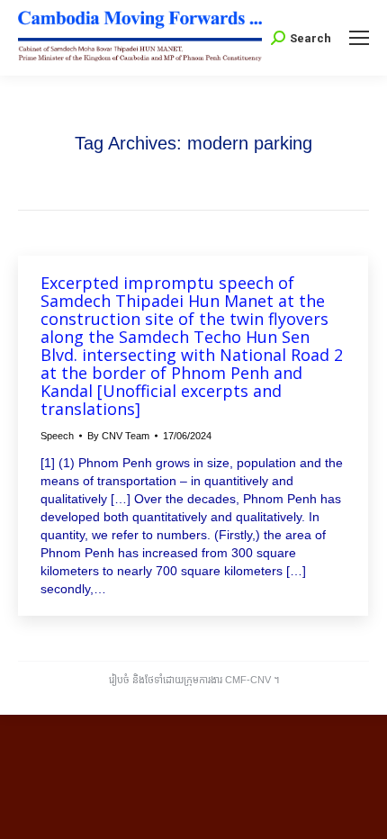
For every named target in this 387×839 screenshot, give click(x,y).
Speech (57, 435)
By (118, 435)
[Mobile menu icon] (359, 38)
